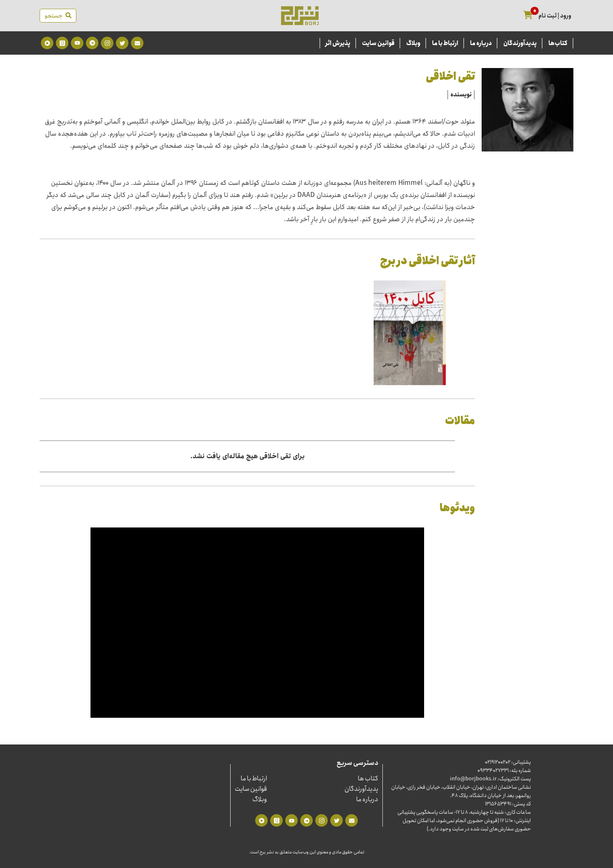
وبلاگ (413, 43)
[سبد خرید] (528, 15)
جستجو (55, 15)
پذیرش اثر (337, 43)
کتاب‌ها (558, 43)
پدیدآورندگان (520, 43)
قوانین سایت (378, 43)
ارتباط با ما (445, 43)
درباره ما (481, 43)
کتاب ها (368, 778)
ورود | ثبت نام (554, 15)
